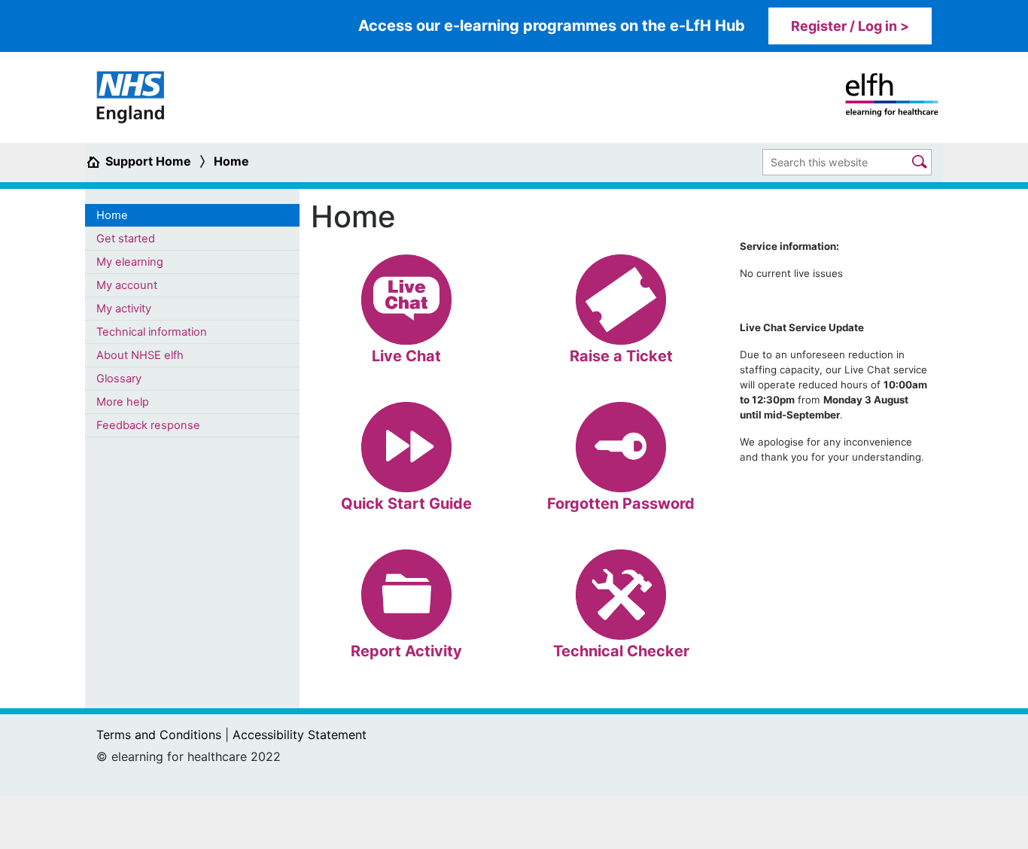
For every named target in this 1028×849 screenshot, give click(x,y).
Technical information (151, 332)
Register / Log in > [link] (850, 26)
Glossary (118, 378)
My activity (123, 308)
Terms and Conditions (158, 734)
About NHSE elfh (140, 355)
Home (231, 161)
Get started (125, 238)
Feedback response (148, 425)
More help (122, 402)
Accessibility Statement (299, 734)
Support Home (148, 161)
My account (126, 285)
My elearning (129, 262)
